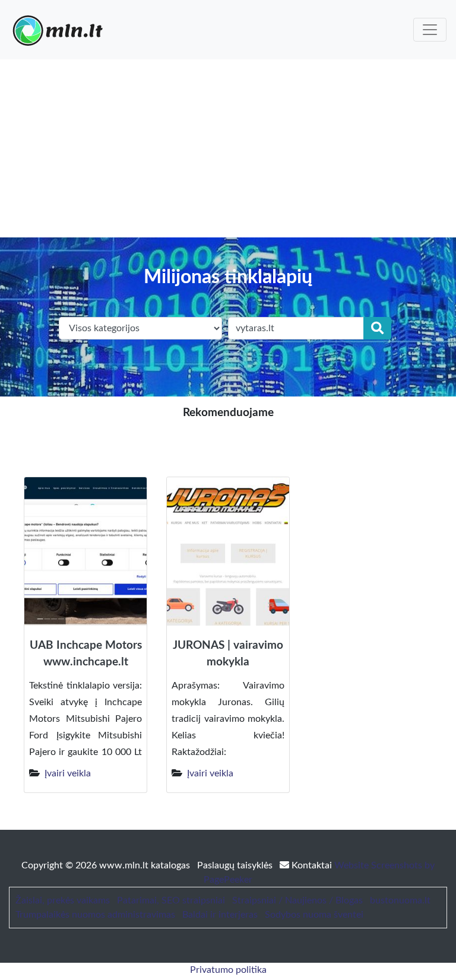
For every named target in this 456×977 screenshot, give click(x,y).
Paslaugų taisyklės (236, 865)
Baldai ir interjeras (220, 914)
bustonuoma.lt (400, 900)
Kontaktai (311, 865)
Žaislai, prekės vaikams (62, 900)
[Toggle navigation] (429, 30)
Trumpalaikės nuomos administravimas (95, 914)
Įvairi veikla (68, 773)
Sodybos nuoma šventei (314, 914)
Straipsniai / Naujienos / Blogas (297, 900)
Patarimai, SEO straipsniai (171, 900)
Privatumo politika (228, 970)
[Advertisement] (228, 148)
